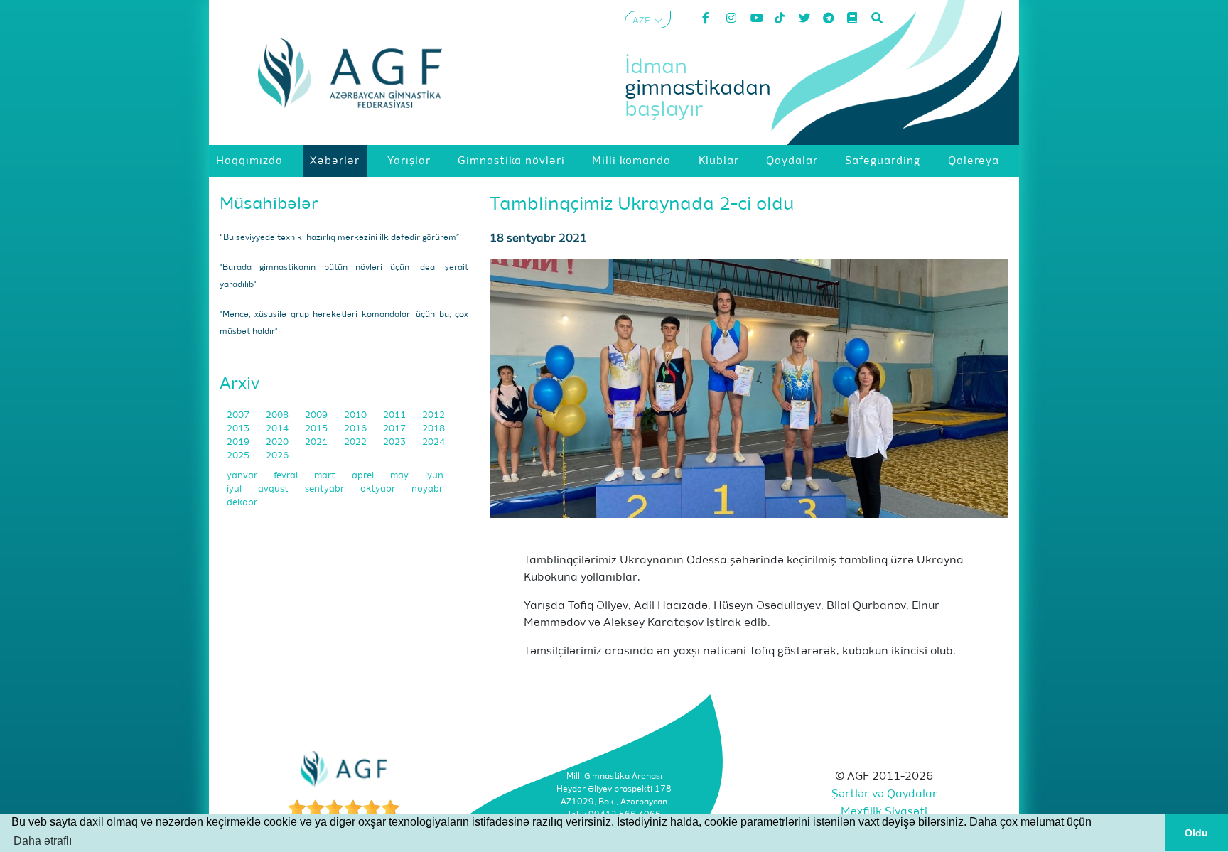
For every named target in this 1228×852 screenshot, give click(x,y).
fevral (287, 475)
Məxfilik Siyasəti (884, 812)
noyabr (427, 489)
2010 (356, 415)
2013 (239, 428)
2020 (278, 442)
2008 (278, 415)
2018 (433, 428)
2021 (317, 442)
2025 (239, 455)
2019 (239, 442)
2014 (278, 428)
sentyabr (325, 489)
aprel (364, 475)
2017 (395, 428)
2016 (356, 428)
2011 (395, 415)
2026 (277, 455)
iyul (235, 489)
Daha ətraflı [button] (43, 841)
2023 (395, 442)
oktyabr (378, 489)
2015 (317, 428)
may (400, 475)
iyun (434, 475)
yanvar (243, 475)
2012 (433, 415)
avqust (274, 489)
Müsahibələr (269, 203)
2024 (433, 442)
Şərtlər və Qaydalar (884, 794)
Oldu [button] (1196, 832)
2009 (317, 415)
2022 (356, 442)
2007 (239, 415)
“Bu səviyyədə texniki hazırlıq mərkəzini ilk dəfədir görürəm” (340, 238)
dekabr (242, 502)
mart (326, 475)
